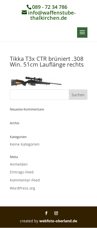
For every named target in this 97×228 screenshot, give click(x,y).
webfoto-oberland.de (58, 220)
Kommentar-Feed (25, 180)
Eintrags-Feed (22, 172)
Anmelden (19, 164)
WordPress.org (22, 188)
